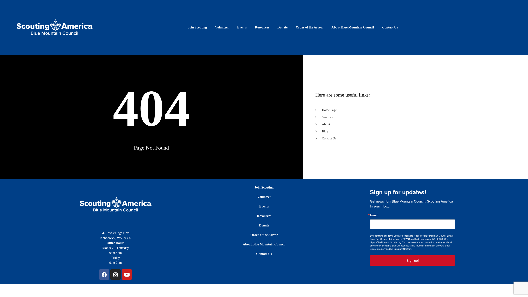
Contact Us (390, 27)
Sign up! (413, 260)
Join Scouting (197, 27)
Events (242, 27)
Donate (282, 27)
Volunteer (222, 27)
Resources (262, 27)
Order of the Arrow (309, 27)
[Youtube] (127, 274)
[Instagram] (115, 274)
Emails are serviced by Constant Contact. (391, 248)
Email (374, 215)
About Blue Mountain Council (352, 27)
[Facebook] (104, 274)
